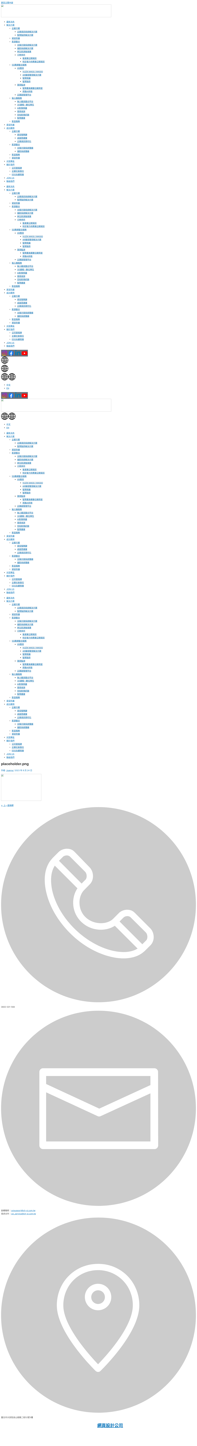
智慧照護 (27, 78)
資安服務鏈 (22, 134)
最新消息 (10, 22)
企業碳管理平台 (24, 95)
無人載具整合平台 (25, 101)
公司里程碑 (17, 168)
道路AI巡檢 (27, 91)
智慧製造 (27, 81)
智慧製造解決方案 (25, 35)
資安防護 (16, 38)
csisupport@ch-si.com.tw (23, 1210)
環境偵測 (21, 111)
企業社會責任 (18, 171)
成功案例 (10, 128)
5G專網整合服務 (19, 65)
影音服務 (16, 121)
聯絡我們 (10, 181)
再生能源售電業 (24, 51)
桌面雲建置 (22, 138)
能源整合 (16, 41)
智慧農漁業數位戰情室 (33, 88)
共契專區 (10, 161)
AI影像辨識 (22, 108)
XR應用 (20, 68)
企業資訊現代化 (24, 141)
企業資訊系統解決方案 (27, 31)
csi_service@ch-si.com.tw (23, 1213)
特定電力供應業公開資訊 (34, 61)
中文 (8, 385)
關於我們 (10, 164)
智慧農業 (21, 118)
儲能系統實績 (23, 151)
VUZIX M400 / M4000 (33, 71)
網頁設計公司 (110, 1425)
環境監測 (21, 85)
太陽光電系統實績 (25, 148)
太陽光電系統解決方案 (27, 45)
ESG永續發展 (18, 174)
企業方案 (16, 28)
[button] (98, 377)
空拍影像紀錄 (23, 115)
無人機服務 (17, 98)
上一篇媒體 (7, 805)
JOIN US (10, 178)
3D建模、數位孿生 (25, 104)
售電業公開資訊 (30, 58)
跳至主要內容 (7, 2)
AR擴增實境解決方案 (32, 75)
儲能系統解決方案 (25, 48)
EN (7, 388)
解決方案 (10, 25)
